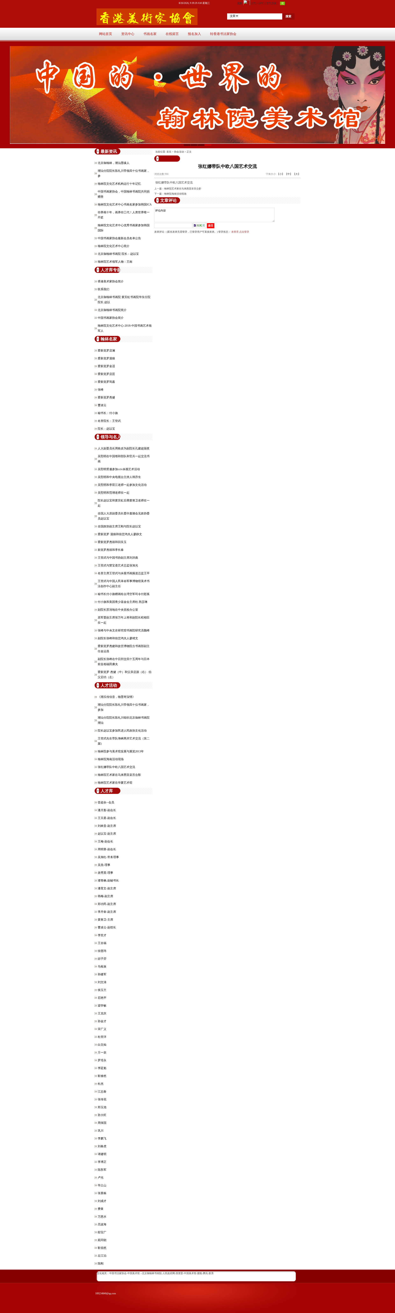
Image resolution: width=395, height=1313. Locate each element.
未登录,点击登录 (240, 231)
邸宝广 (102, 1232)
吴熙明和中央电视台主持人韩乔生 (119, 477)
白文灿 (102, 1044)
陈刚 (100, 1263)
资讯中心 (127, 34)
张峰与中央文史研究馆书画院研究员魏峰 (124, 630)
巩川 (100, 1130)
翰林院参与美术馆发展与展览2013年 (121, 751)
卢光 (100, 1177)
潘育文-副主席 (107, 888)
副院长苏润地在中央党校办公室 (118, 609)
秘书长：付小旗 (108, 413)
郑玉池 (102, 1107)
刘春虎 (102, 1146)
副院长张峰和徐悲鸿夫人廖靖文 (118, 638)
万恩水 (102, 1216)
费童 (100, 1208)
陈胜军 (102, 1169)
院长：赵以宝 (106, 428)
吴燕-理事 (104, 864)
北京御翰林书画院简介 (112, 310)
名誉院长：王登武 (109, 420)
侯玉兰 (102, 990)
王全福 (102, 943)
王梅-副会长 (105, 841)
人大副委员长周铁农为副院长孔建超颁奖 (124, 448)
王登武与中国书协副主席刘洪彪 (118, 557)
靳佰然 (102, 1247)
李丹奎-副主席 (107, 911)
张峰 (100, 389)
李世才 (102, 935)
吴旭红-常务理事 (108, 857)
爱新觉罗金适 (106, 366)
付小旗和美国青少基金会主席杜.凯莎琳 (123, 601)
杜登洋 (102, 1036)
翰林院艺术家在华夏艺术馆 (115, 782)
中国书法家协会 (118, 1273)
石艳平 (102, 997)
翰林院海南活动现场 (111, 759)
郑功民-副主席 (107, 904)
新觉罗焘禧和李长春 (111, 549)
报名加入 (194, 34)
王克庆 (102, 1013)
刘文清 (102, 982)
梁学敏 (102, 1005)
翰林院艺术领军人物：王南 (115, 261)
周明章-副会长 (107, 849)
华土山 (102, 1185)
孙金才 (102, 1021)
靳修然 (102, 1076)
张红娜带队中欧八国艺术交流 (116, 767)
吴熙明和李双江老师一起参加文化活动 (122, 484)
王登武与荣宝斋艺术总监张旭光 (118, 565)
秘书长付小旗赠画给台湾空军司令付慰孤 (124, 594)
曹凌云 (102, 405)
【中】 (288, 174)
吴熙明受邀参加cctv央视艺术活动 (119, 469)
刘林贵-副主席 (107, 825)
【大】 (296, 174)
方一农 (102, 1052)
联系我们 (103, 289)
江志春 (102, 1091)
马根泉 (102, 966)
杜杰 (100, 1083)
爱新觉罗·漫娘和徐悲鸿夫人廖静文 (120, 534)
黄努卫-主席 (105, 919)
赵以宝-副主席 (107, 833)
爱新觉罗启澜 (106, 350)
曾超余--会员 (106, 802)
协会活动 (179, 151)
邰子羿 (102, 958)
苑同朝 (102, 1240)
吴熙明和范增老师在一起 (113, 492)
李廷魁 (102, 1068)
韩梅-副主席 (105, 896)
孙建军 (102, 974)
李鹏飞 (102, 1138)
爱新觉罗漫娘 (106, 358)
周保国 (102, 1122)
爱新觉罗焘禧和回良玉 (112, 542)
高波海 (102, 1224)
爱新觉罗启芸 (106, 374)
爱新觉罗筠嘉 (106, 381)
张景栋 (102, 1193)
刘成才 (102, 1201)
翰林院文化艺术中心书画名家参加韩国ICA (125, 204)
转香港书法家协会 (223, 34)
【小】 (280, 174)
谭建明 (102, 1154)
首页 (168, 151)
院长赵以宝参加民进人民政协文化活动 (122, 730)
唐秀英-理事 (105, 872)
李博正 (102, 1161)
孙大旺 (102, 1115)
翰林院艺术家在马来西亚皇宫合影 (119, 774)
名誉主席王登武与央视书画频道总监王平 (124, 573)
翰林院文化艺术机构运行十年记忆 (119, 183)
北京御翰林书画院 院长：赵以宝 (118, 253)
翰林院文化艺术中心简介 (113, 246)
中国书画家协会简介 (111, 317)
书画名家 (150, 34)
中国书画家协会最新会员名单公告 (119, 238)
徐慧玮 (102, 950)
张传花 (102, 1099)
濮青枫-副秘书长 (108, 880)
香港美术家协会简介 (111, 281)
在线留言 (172, 34)
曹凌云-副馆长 (107, 927)
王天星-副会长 (107, 818)
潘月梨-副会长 (107, 810)
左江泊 (102, 1255)
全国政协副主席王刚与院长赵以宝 (119, 526)
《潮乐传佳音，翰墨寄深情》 (116, 696)
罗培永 (102, 1060)
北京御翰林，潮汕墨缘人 (113, 163)
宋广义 (102, 1029)
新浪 (211, 1273)
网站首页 (105, 34)
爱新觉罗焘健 (106, 397)
